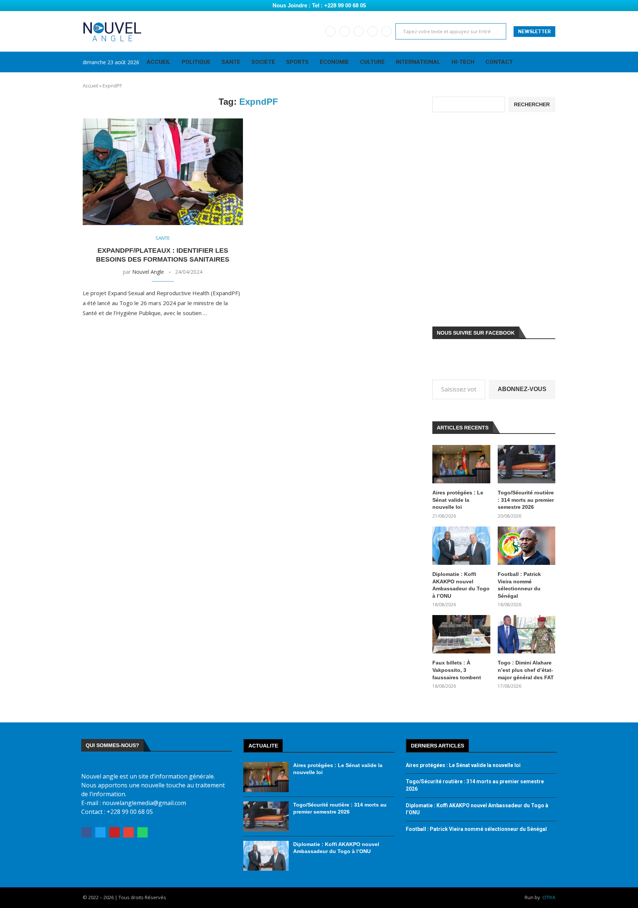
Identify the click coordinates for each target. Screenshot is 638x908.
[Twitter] (344, 31)
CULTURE (372, 62)
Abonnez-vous (522, 389)
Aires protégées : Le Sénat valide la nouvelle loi (457, 500)
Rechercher (532, 104)
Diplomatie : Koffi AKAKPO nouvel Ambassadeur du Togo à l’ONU (461, 585)
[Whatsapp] (386, 31)
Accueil (90, 85)
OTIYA (548, 897)
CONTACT (499, 62)
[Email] (372, 31)
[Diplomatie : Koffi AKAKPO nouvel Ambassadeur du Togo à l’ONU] (461, 545)
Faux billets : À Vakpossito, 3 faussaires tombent (456, 670)
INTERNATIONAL (418, 62)
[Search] (551, 62)
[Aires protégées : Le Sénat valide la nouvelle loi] (461, 464)
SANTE (231, 62)
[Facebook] (330, 31)
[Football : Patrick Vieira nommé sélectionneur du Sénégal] (526, 545)
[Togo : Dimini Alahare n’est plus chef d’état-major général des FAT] (526, 634)
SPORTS (297, 62)
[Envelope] (128, 832)
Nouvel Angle (148, 271)
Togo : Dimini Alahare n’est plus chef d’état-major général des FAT (526, 670)
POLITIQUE (196, 62)
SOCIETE (263, 62)
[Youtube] (358, 31)
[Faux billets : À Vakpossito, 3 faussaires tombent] (461, 634)
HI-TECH (463, 62)
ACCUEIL (159, 62)
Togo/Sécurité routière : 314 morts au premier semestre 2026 (526, 500)
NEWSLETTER (534, 31)
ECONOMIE (334, 62)
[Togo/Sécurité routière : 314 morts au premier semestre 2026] (526, 464)
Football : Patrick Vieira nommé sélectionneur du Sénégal (519, 585)
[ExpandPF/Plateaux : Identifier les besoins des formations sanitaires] (163, 171)
